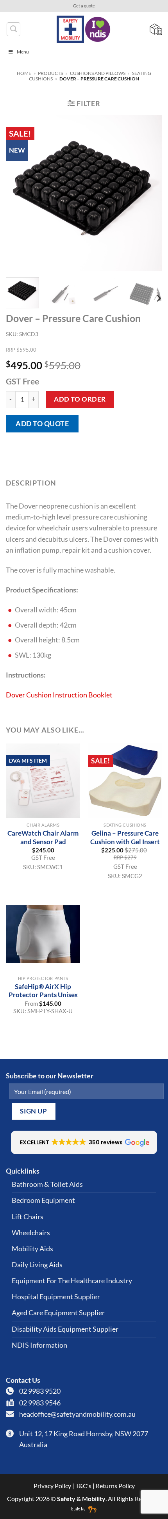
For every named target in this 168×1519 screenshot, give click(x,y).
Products (50, 73)
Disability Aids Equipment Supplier (65, 1329)
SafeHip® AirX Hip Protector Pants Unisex (43, 990)
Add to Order (79, 399)
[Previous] (19, 193)
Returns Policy (115, 1485)
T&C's (83, 1485)
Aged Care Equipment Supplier (58, 1313)
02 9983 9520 (40, 1391)
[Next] (149, 193)
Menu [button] (23, 52)
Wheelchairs (31, 1233)
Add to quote (42, 424)
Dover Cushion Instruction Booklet (59, 695)
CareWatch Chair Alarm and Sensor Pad (43, 837)
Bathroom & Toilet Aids (47, 1184)
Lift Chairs (27, 1217)
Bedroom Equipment (43, 1200)
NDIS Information (39, 1345)
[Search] (13, 29)
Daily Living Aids (37, 1265)
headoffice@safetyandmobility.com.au (77, 1414)
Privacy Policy (52, 1485)
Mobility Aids (32, 1249)
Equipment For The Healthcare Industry (72, 1281)
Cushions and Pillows (97, 73)
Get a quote (84, 6)
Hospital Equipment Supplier (56, 1297)
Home (24, 73)
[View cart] (156, 29)
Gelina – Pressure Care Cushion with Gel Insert (125, 837)
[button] (84, 103)
